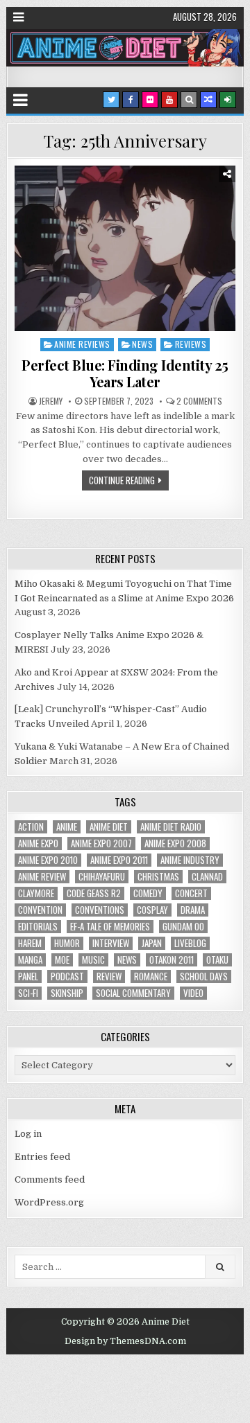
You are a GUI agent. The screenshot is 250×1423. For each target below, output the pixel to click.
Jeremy (50, 401)
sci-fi (28, 993)
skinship (67, 993)
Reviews (191, 344)
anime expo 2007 (101, 843)
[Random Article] (208, 99)
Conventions (99, 910)
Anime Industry (189, 860)
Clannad (207, 876)
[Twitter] (111, 99)
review (109, 976)
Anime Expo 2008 (175, 843)
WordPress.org (49, 1202)
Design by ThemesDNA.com (125, 1341)
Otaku (217, 959)
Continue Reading (122, 480)
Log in (28, 1134)
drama (193, 910)
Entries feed (42, 1156)
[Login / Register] (227, 99)
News (142, 344)
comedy (147, 893)
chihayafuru (101, 876)
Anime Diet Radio (170, 826)
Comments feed (50, 1179)
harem (30, 943)
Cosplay (152, 910)
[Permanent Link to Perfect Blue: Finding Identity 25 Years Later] (125, 248)
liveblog (190, 943)
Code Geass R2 (94, 893)
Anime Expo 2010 (48, 860)
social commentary (133, 993)
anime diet (109, 826)
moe (62, 959)
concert (191, 893)
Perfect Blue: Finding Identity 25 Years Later (125, 373)
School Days (204, 976)
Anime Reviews (82, 344)
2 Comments (199, 401)
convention (40, 910)
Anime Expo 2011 (119, 860)
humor (67, 943)
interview (110, 943)
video (193, 993)
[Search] (189, 99)
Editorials (38, 926)
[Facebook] (130, 99)
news (127, 959)
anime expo (38, 843)
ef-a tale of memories (110, 926)
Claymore (36, 893)
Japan (152, 943)
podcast (67, 976)
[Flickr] (150, 99)
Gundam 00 (183, 926)
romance (150, 976)
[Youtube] (169, 99)
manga (30, 959)
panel (28, 976)
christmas (158, 876)
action (31, 826)
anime (66, 826)
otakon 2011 (171, 959)
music (93, 959)
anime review (42, 876)
